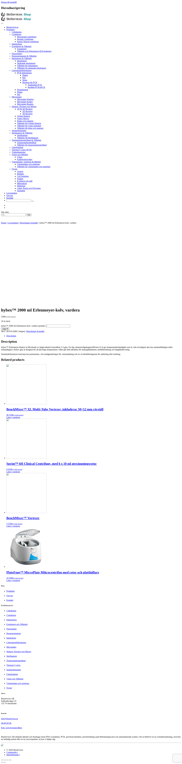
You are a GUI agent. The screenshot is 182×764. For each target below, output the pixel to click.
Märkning (21, 186)
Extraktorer (22, 49)
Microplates (17, 97)
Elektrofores (17, 44)
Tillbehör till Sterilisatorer (27, 138)
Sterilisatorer (22, 135)
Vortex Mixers (23, 118)
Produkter (10, 29)
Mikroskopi (22, 183)
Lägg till (5, 329)
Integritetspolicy (13, 755)
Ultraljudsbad (17, 147)
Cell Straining (23, 176)
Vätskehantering (18, 152)
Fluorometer (17, 53)
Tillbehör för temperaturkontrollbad (32, 145)
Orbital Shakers (23, 116)
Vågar (19, 157)
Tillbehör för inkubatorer (27, 66)
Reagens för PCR (29, 82)
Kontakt (9, 198)
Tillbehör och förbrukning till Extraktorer (34, 51)
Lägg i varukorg (13, 417)
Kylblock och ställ (24, 181)
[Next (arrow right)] (5, 762)
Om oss (9, 195)
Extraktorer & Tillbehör (21, 46)
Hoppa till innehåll (9, 2)
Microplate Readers (25, 104)
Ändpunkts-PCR (35, 85)
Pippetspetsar (22, 90)
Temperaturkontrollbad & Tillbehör (26, 140)
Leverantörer (11, 193)
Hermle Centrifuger (25, 39)
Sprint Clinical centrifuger (28, 41)
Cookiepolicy (12, 752)
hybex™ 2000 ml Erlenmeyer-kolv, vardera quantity (23, 326)
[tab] (93, 336)
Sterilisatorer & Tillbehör (22, 133)
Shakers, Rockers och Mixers (24, 106)
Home (3, 223)
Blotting (20, 174)
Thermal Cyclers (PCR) (22, 150)
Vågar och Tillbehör (14, 679)
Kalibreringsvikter (24, 159)
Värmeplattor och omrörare (28, 164)
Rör (24, 78)
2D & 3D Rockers (25, 109)
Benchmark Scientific (29, 223)
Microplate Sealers (25, 102)
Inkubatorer (22, 61)
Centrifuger (16, 34)
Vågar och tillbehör (20, 154)
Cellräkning (17, 32)
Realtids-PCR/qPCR (36, 87)
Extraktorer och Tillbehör (17, 624)
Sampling (21, 191)
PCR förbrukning (24, 73)
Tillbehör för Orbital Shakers (29, 123)
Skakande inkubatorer (26, 63)
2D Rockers (27, 111)
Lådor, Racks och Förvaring (29, 188)
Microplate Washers (25, 99)
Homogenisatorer (13, 633)
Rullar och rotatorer (25, 121)
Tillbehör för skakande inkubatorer (31, 68)
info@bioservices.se (9, 719)
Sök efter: (5, 212)
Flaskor (20, 179)
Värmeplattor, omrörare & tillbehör (26, 162)
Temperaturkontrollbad (26, 142)
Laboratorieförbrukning (21, 70)
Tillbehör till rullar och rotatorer (30, 128)
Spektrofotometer (19, 130)
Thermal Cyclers (13, 665)
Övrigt (14, 169)
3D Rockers (27, 114)
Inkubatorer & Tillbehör (22, 58)
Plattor (25, 75)
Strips (24, 80)
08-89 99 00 (6, 723)
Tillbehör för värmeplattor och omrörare (33, 166)
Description (11, 336)
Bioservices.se (12, 27)
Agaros (20, 171)
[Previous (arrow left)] (2, 762)
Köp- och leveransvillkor (11, 728)
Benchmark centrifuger (26, 37)
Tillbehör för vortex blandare (29, 126)
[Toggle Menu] (2, 23)
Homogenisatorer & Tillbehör (24, 56)
